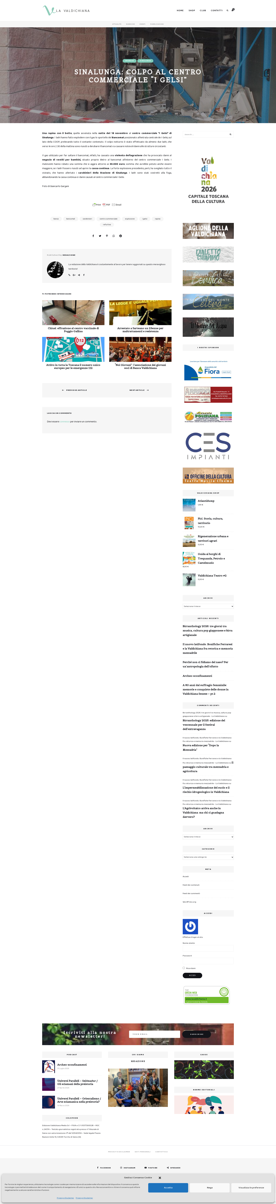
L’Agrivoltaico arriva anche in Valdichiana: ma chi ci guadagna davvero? (203, 812)
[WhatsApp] (114, 236)
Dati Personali (142, 1151)
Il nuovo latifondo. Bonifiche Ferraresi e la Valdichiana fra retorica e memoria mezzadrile (208, 648)
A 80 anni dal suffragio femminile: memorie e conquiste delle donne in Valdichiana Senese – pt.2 (206, 689)
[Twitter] (100, 236)
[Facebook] (93, 236)
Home (180, 10)
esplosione (130, 218)
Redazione (128, 90)
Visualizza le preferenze (251, 1188)
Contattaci (161, 1151)
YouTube (152, 1167)
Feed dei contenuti (191, 885)
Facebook (83, 275)
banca (56, 218)
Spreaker (175, 1167)
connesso (65, 422)
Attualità (116, 24)
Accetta (168, 1188)
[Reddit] (120, 236)
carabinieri (87, 218)
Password (187, 955)
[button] (159, 1177)
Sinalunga (145, 61)
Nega (210, 1188)
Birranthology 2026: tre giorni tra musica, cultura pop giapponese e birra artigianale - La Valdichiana (207, 714)
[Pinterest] (107, 236)
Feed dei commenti (191, 893)
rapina (157, 218)
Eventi (143, 24)
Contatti (217, 10)
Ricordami (190, 968)
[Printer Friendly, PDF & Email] (106, 204)
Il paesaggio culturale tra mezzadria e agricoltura (208, 767)
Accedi (186, 876)
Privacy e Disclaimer (65, 1198)
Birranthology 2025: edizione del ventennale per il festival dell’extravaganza (204, 725)
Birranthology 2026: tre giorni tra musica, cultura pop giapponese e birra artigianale (207, 630)
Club (203, 10)
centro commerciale (108, 218)
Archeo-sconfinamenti (197, 675)
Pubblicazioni (157, 24)
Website (69, 275)
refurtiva (107, 224)
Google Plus (74, 275)
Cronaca (129, 61)
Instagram (129, 1167)
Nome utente (189, 943)
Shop (192, 10)
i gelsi (144, 218)
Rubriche (130, 24)
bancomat (70, 218)
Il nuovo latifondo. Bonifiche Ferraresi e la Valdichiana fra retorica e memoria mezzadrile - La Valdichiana (207, 739)
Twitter (79, 275)
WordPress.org (189, 902)
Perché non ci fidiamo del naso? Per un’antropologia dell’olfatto (205, 664)
